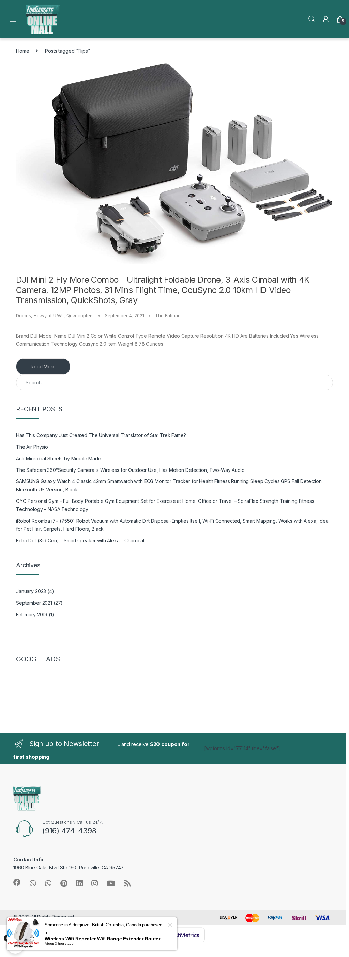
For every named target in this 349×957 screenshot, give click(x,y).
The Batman (168, 315)
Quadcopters (80, 315)
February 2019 (31, 614)
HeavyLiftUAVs (49, 315)
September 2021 (34, 603)
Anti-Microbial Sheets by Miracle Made (58, 458)
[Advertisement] (70, 690)
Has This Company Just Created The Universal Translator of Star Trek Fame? (101, 435)
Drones (23, 315)
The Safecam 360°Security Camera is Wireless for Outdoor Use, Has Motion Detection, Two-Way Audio (130, 470)
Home (22, 51)
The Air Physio (32, 447)
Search (311, 19)
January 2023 (31, 591)
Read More (43, 366)
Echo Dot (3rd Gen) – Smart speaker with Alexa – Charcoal (80, 540)
